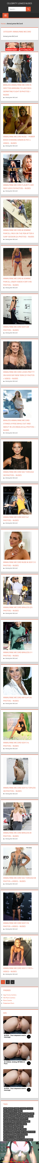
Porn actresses (8, 1126)
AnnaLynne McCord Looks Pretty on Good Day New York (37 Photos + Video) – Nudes (18, 375)
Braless (10, 1108)
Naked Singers (29, 1116)
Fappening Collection (10, 1114)
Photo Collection (9, 1124)
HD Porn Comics (9, 998)
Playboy (18, 1124)
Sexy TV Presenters (9, 1139)
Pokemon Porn (8, 1003)
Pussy (21, 1126)
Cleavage (23, 1108)
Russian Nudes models (10, 1129)
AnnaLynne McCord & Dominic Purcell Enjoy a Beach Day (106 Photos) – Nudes (17, 281)
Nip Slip (6, 1119)
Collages (30, 1108)
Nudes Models (8, 1121)
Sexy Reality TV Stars (10, 1137)
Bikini (5, 1108)
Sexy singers (20, 1137)
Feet (19, 1114)
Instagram (25, 1114)
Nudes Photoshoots (20, 1121)
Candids (16, 1108)
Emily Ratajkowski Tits (10, 1111)
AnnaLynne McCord (11, 97)
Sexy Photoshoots (21, 1134)
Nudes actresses (14, 1119)
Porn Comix (7, 1000)
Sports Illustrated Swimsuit (24, 1139)
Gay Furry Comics (9, 995)
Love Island (19, 1116)
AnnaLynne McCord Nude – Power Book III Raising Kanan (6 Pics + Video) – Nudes (19, 140)
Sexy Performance (9, 1134)
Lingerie (13, 1116)
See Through (22, 1129)
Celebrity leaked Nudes (19, 3)
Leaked (32, 1114)
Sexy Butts (17, 1132)
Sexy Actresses (8, 1132)
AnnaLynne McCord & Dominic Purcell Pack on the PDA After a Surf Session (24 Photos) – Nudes (18, 233)
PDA (28, 1121)
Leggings (6, 1116)
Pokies (24, 1124)
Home (3, 24)
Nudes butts (24, 1119)
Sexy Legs (23, 1132)
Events (20, 1111)
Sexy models (31, 1132)
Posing (16, 1126)
